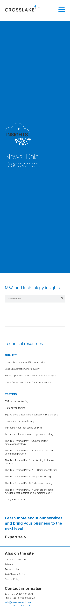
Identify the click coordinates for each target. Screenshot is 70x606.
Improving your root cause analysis (23, 427)
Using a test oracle (15, 499)
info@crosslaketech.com (18, 602)
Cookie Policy (12, 579)
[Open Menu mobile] (61, 9)
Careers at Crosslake (16, 559)
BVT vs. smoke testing (16, 401)
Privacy (9, 564)
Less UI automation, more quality (22, 368)
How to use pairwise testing (20, 421)
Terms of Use (12, 569)
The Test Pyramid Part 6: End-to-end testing (28, 483)
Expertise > (15, 537)
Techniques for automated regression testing (29, 434)
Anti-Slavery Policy (15, 574)
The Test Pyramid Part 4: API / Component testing (31, 470)
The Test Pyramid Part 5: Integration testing (28, 476)
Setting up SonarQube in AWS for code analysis (30, 375)
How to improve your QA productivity (25, 362)
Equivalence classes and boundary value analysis (31, 414)
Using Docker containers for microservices (28, 382)
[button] (61, 594)
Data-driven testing (15, 407)
